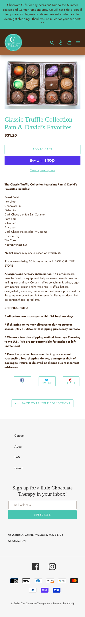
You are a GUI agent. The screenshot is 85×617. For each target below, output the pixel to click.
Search (18, 468)
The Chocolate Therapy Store (36, 603)
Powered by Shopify (63, 603)
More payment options (42, 170)
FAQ (17, 457)
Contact (19, 435)
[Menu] (78, 42)
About (18, 446)
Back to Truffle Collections (45, 403)
